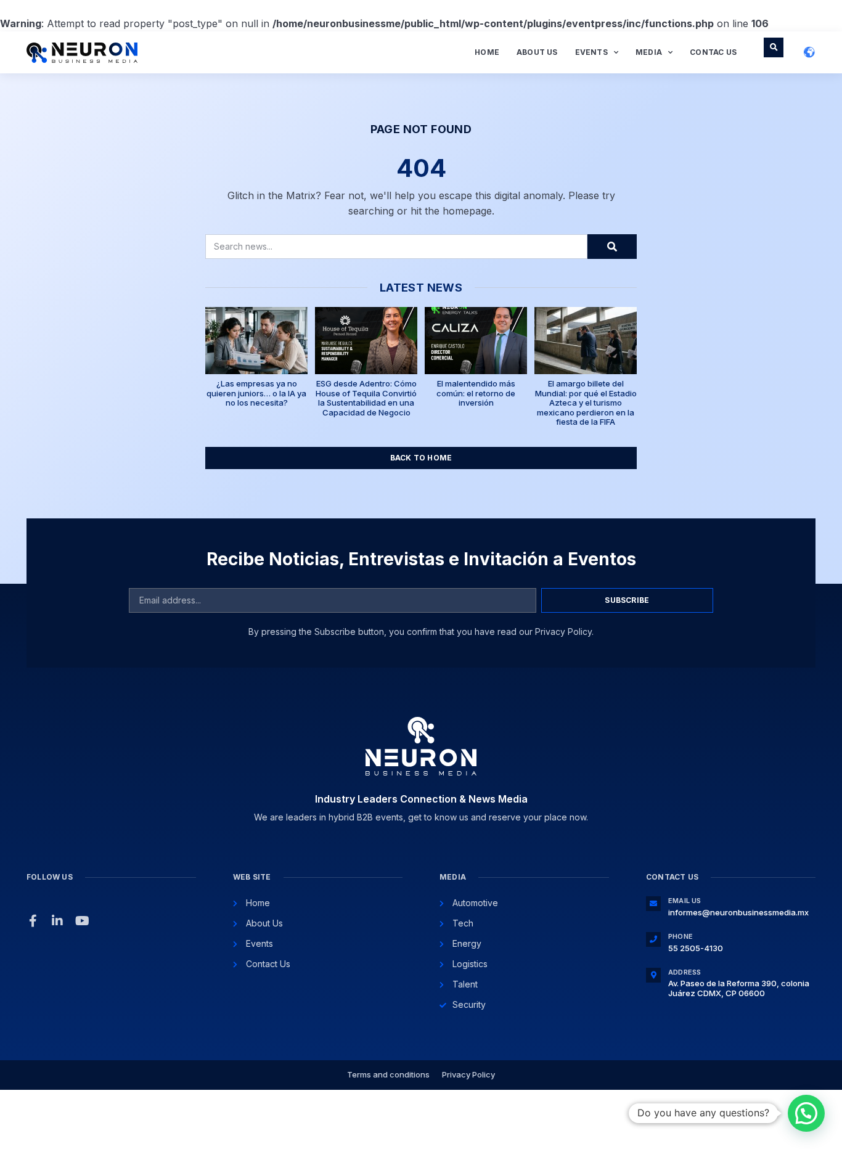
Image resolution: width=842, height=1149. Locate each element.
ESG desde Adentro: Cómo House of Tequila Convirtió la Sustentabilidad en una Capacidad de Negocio (366, 397)
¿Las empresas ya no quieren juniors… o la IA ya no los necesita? (256, 392)
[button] (773, 47)
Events (591, 52)
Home (487, 52)
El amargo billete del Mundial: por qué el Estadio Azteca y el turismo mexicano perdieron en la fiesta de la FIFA (586, 402)
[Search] (612, 246)
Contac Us (713, 52)
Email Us (684, 900)
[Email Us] (653, 903)
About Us (537, 52)
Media (649, 52)
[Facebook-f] (33, 921)
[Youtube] (82, 921)
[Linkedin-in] (57, 921)
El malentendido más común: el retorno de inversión (475, 392)
